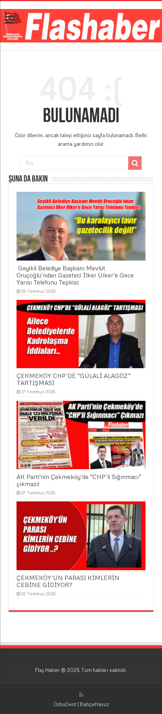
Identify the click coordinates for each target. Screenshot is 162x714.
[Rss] (81, 694)
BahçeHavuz (94, 704)
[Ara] (135, 163)
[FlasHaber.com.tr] (81, 24)
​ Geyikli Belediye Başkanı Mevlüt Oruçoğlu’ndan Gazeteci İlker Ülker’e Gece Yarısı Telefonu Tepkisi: (75, 275)
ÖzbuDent (64, 704)
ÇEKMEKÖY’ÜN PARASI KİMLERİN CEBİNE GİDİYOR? (68, 581)
